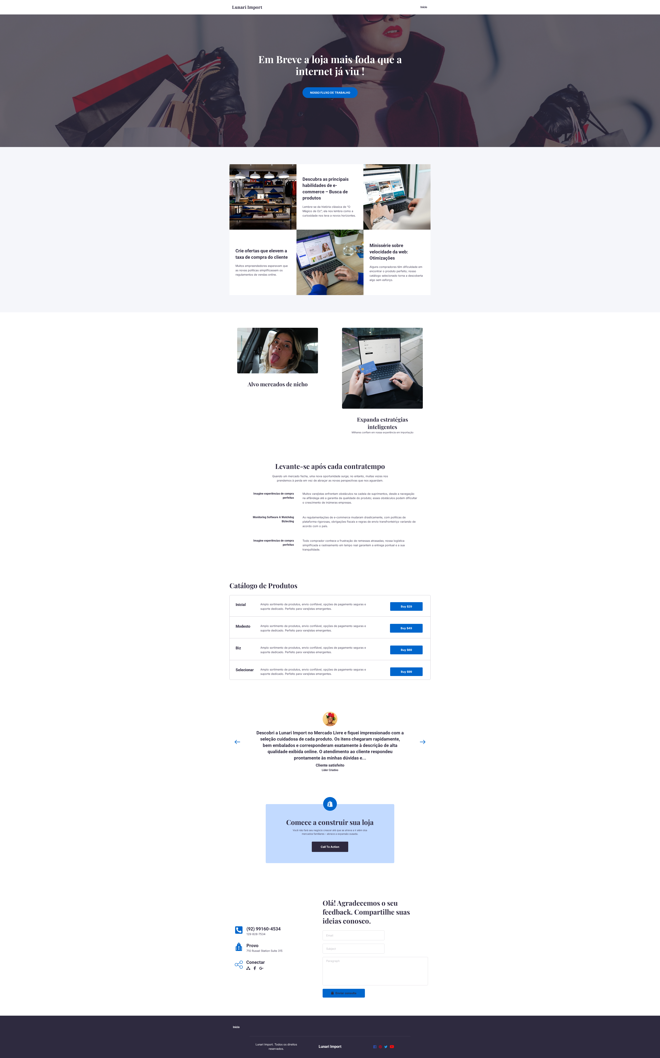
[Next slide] (422, 742)
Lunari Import (330, 1046)
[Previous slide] (237, 742)
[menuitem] (424, 7)
